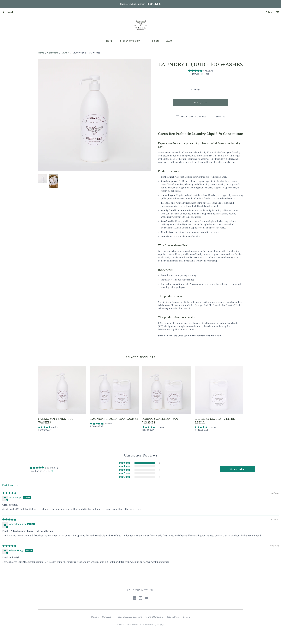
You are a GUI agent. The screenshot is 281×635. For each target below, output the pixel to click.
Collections (52, 52)
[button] (195, 70)
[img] (9, 493)
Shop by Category (130, 41)
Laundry (65, 52)
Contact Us (107, 617)
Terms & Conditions (154, 617)
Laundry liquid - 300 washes (114, 418)
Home (109, 41)
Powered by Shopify (154, 624)
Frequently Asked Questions (129, 617)
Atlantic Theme (124, 624)
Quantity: (195, 89)
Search (10, 12)
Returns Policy (173, 617)
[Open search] (4, 12)
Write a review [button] (237, 469)
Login (270, 12)
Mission (154, 41)
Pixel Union (139, 624)
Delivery (95, 617)
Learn (169, 41)
